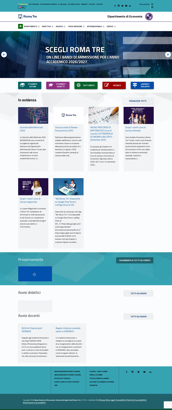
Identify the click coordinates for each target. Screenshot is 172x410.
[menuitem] (20, 26)
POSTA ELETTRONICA (62, 378)
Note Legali (110, 400)
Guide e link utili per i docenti (66, 382)
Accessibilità (121, 400)
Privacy (102, 400)
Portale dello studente (48, 4)
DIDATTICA (46, 26)
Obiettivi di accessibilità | (136, 400)
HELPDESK (93, 385)
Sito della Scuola (74, 4)
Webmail (84, 4)
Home (20, 26)
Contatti (99, 4)
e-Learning (62, 4)
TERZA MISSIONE (75, 26)
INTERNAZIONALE (94, 26)
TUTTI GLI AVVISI (138, 293)
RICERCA (59, 26)
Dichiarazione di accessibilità (34, 403)
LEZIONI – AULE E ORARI (98, 371)
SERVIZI (110, 26)
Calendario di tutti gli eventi (134, 260)
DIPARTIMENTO (30, 26)
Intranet (92, 4)
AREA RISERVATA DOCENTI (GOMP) (67, 371)
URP (55, 385)
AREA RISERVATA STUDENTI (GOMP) (67, 375)
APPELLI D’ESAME (96, 375)
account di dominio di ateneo (102, 382)
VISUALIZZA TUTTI (137, 100)
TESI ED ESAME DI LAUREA (99, 378)
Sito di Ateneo (34, 4)
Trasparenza (22, 4)
